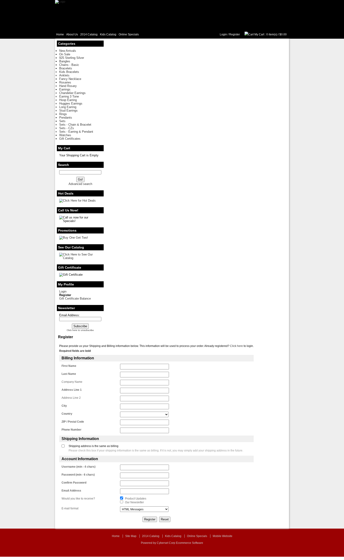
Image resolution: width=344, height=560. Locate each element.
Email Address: (69, 315)
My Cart (259, 34)
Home (60, 34)
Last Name (69, 374)
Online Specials (129, 34)
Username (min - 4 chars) (78, 466)
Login (223, 34)
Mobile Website (222, 536)
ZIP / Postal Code (73, 421)
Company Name (72, 381)
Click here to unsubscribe (80, 330)
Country (67, 413)
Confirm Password (74, 482)
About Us (72, 34)
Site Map (130, 536)
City (64, 405)
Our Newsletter (134, 502)
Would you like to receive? (78, 498)
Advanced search (80, 184)
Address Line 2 (71, 397)
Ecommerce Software (189, 543)
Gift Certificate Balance (75, 298)
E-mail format (70, 508)
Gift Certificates (70, 138)
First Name (69, 366)
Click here (236, 346)
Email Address (71, 490)
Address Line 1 (72, 389)
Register (234, 34)
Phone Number (71, 429)
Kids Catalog (108, 34)
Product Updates (135, 498)
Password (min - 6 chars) (78, 474)
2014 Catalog (89, 34)
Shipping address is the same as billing (93, 446)
